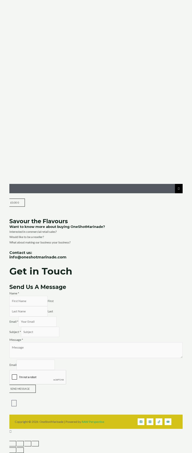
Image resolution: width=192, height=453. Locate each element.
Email (13, 321)
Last (50, 311)
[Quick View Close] (10, 437)
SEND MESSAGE (20, 388)
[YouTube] (168, 421)
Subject (15, 332)
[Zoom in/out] (12, 443)
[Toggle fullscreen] (20, 443)
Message (16, 339)
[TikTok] (159, 421)
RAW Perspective (93, 421)
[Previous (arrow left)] (12, 450)
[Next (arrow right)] (20, 450)
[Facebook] (141, 421)
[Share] (27, 443)
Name (14, 293)
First (51, 301)
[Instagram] (150, 421)
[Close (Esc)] (35, 443)
